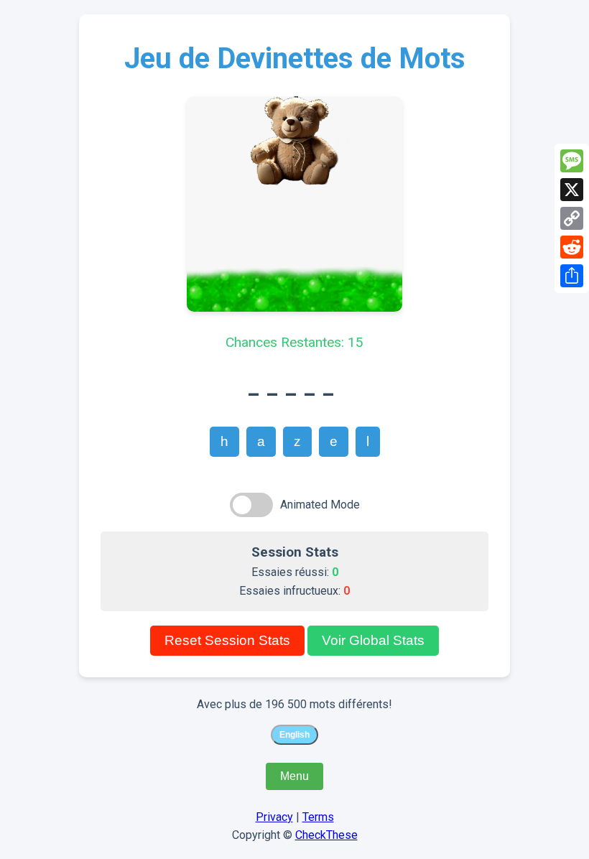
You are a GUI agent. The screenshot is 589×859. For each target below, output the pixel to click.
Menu (294, 776)
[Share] (571, 275)
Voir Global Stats (373, 640)
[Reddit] (571, 247)
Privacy (274, 817)
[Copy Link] (571, 218)
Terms (318, 817)
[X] (571, 189)
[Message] (571, 161)
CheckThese (326, 835)
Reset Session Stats (227, 640)
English (294, 735)
